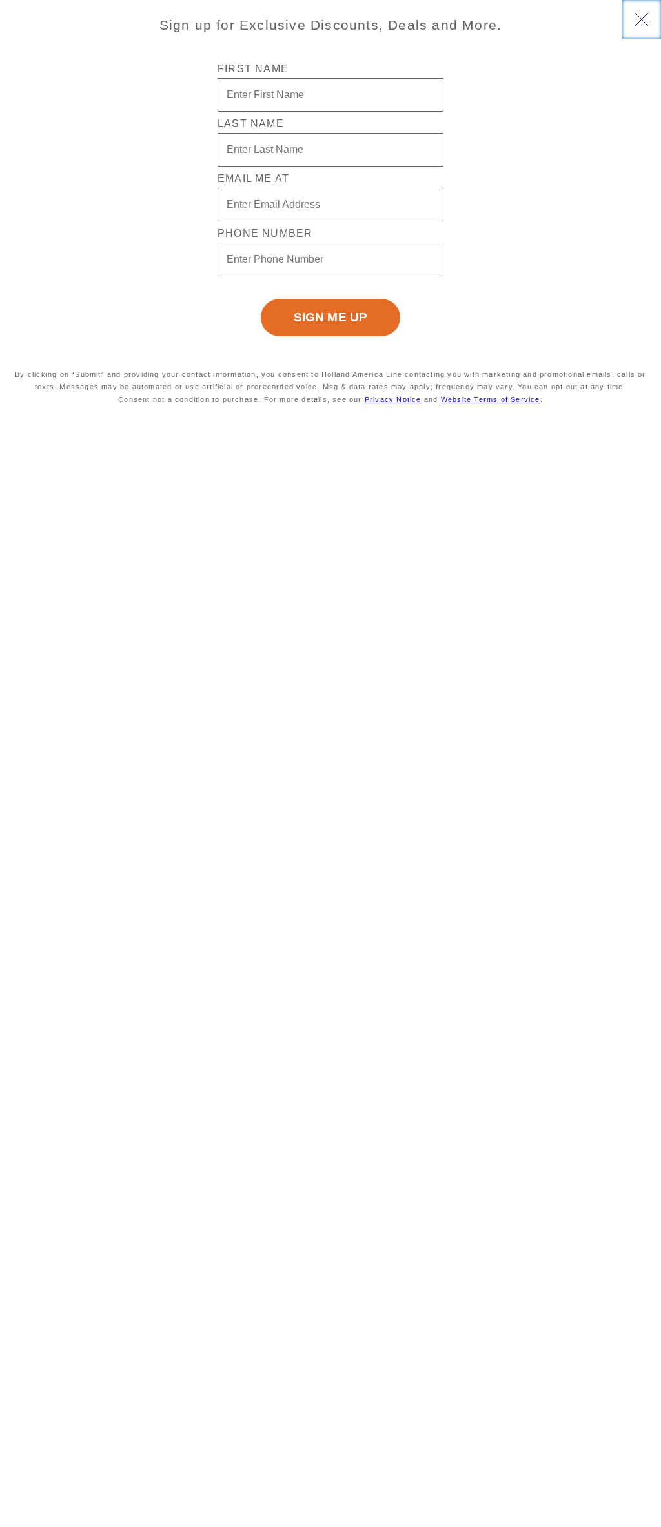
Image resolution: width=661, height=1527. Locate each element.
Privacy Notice (393, 399)
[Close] (641, 19)
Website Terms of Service (490, 399)
